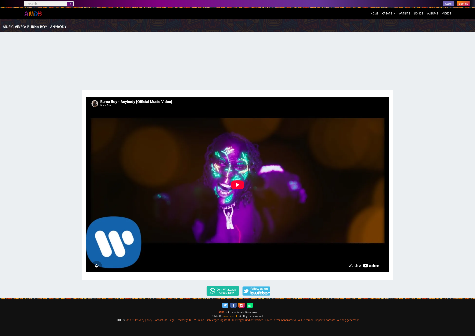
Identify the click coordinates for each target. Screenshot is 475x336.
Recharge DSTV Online (190, 320)
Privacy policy (143, 320)
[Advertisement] (237, 62)
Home (374, 13)
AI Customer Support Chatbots (316, 320)
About (130, 320)
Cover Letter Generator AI (281, 320)
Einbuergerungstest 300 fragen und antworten (234, 320)
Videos (446, 13)
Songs (418, 13)
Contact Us (160, 320)
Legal (172, 320)
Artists (404, 13)
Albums (432, 13)
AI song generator (348, 320)
